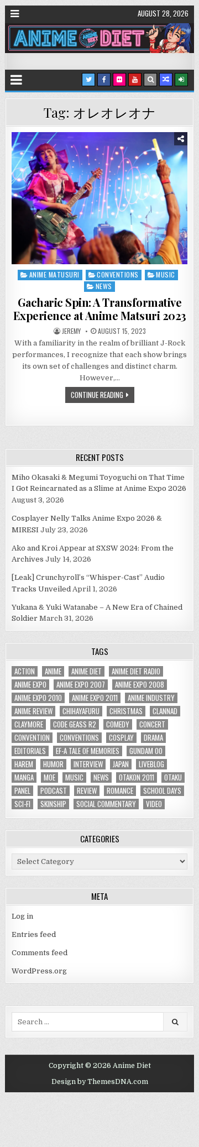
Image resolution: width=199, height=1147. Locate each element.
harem (23, 764)
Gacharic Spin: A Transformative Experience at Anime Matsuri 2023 (99, 309)
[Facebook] (104, 79)
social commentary (106, 804)
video (154, 804)
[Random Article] (165, 79)
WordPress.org (39, 971)
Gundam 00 (146, 751)
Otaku (173, 777)
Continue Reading (97, 394)
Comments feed (39, 953)
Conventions (118, 274)
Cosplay (121, 737)
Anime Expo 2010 (38, 698)
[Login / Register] (181, 79)
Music (165, 274)
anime (53, 671)
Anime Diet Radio (136, 671)
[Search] (150, 79)
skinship (53, 804)
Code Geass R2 (74, 724)
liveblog (151, 764)
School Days (162, 790)
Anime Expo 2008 (139, 684)
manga (24, 777)
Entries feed (34, 934)
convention (32, 737)
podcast (53, 790)
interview (88, 764)
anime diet (86, 671)
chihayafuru (81, 711)
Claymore (28, 724)
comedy (117, 724)
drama (153, 737)
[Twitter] (88, 79)
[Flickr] (119, 79)
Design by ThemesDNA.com (99, 1082)
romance (120, 790)
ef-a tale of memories (87, 751)
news (101, 777)
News (104, 286)
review (87, 790)
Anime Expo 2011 (95, 698)
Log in (22, 916)
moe (49, 777)
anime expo (30, 684)
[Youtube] (135, 79)
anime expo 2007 (80, 684)
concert (152, 724)
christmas (126, 711)
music (74, 777)
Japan (121, 764)
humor (53, 764)
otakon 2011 (136, 777)
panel (22, 790)
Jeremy (71, 331)
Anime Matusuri (54, 274)
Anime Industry (151, 698)
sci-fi (22, 804)
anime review (33, 711)
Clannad (165, 711)
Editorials (30, 751)
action (24, 671)
